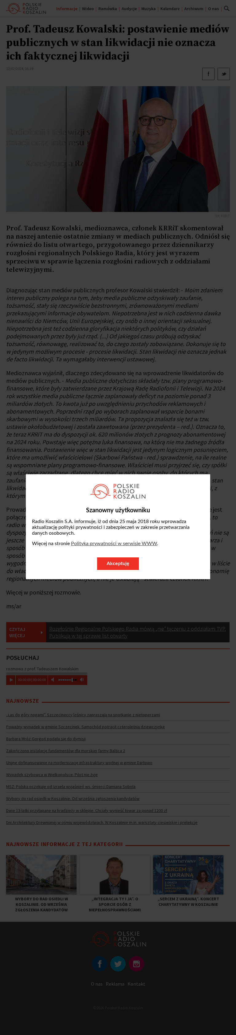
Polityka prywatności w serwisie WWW (114, 543)
